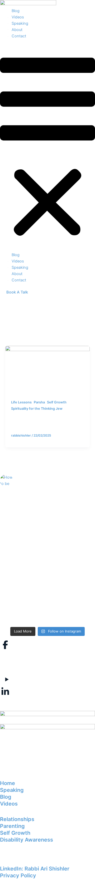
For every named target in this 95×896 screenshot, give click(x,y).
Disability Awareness (26, 840)
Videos (18, 17)
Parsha (39, 402)
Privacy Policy (18, 875)
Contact (19, 36)
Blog (16, 10)
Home (7, 783)
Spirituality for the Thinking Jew (37, 409)
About (17, 29)
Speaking (20, 23)
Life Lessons (21, 402)
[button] (47, 148)
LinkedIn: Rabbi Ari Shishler (34, 868)
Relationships (17, 819)
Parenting (12, 826)
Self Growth (56, 402)
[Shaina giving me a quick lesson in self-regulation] (47, 506)
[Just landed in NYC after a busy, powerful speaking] (47, 603)
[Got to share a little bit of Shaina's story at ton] (47, 550)
